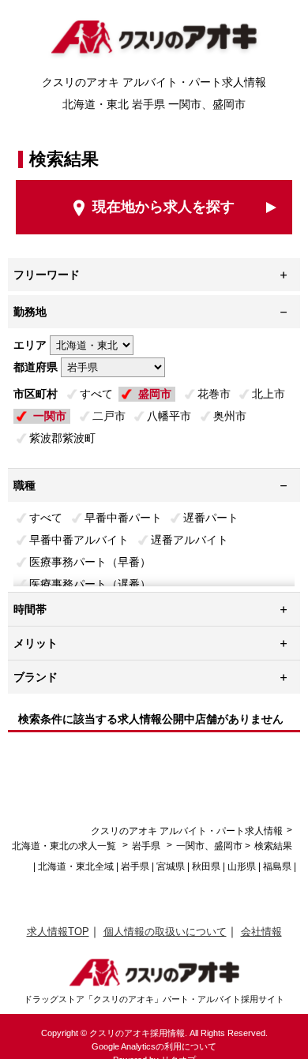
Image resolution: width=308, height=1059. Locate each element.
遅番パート (211, 517)
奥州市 (229, 416)
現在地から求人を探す (163, 207)
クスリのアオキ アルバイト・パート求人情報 (187, 830)
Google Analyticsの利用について (154, 1046)
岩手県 (146, 845)
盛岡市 (154, 393)
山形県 (241, 866)
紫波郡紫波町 (62, 438)
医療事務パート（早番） (90, 562)
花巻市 (214, 393)
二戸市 (109, 416)
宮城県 (170, 866)
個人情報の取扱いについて (165, 931)
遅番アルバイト (189, 539)
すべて (96, 393)
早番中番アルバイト (79, 539)
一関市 (49, 416)
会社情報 (261, 931)
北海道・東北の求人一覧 (65, 845)
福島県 (277, 866)
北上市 (268, 393)
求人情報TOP (58, 931)
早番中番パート (123, 517)
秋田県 (206, 866)
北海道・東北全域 (76, 866)
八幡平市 (169, 416)
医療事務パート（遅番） (90, 584)
